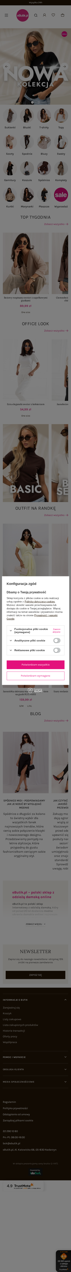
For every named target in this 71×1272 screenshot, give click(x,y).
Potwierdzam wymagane (35, 675)
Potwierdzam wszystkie (36, 664)
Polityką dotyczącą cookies (40, 601)
